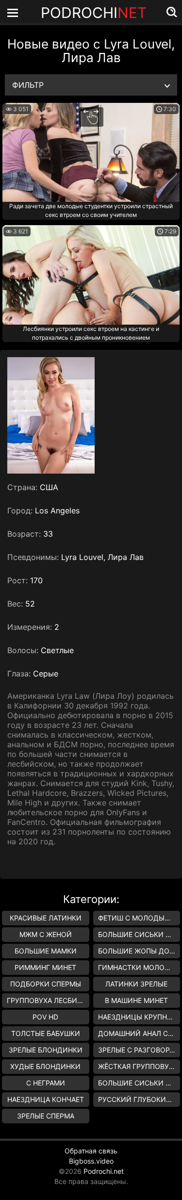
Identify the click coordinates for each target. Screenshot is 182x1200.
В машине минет (136, 1000)
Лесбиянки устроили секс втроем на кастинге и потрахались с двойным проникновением (91, 333)
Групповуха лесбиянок (48, 1000)
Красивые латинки (46, 918)
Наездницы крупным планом (139, 1017)
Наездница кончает (45, 1099)
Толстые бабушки (45, 1033)
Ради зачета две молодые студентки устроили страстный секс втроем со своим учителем (91, 210)
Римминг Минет (45, 967)
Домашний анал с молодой (139, 1033)
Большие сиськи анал (139, 934)
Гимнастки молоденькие (139, 967)
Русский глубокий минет (139, 1099)
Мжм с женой (45, 934)
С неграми (45, 1083)
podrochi (94, 12)
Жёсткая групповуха (138, 1066)
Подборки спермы (45, 984)
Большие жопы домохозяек (139, 951)
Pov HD (45, 1017)
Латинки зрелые (136, 984)
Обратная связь (91, 1151)
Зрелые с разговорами (139, 1050)
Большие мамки (46, 951)
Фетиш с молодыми (137, 918)
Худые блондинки (45, 1066)
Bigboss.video (91, 1161)
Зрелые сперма (45, 1116)
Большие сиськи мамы (139, 1083)
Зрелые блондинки (46, 1050)
